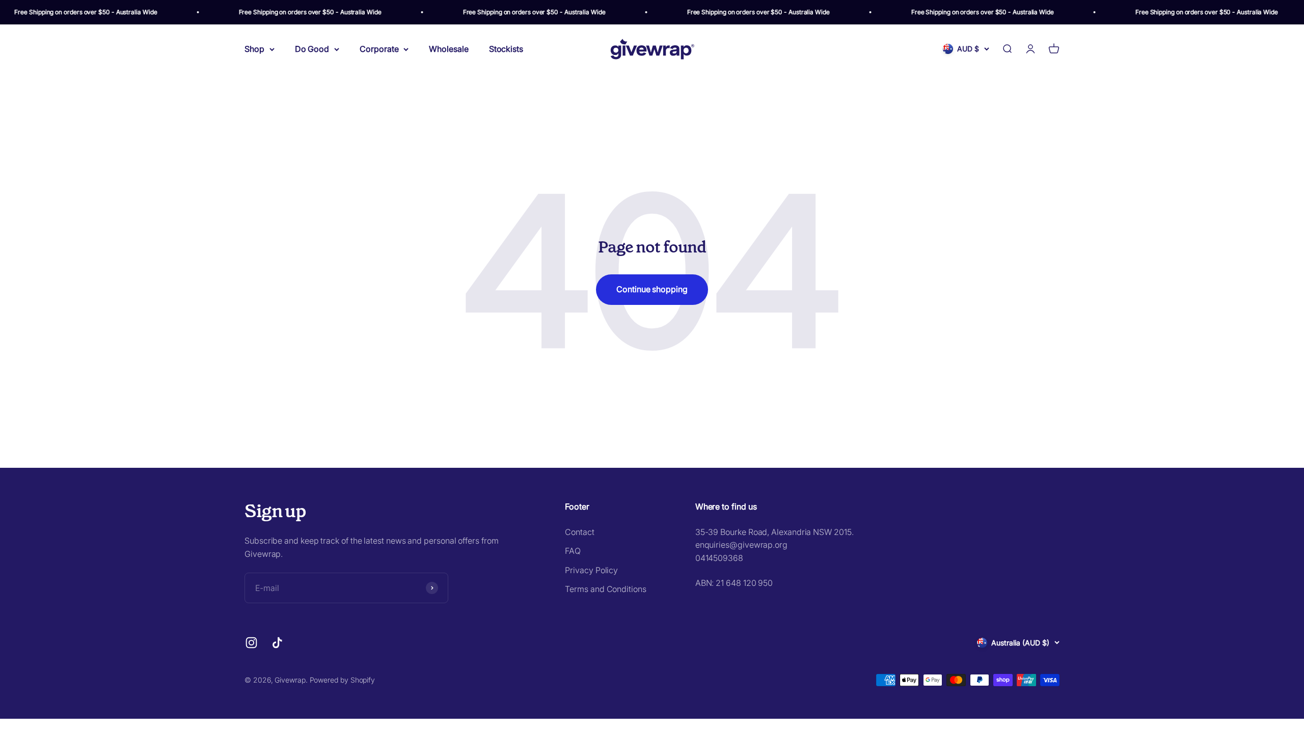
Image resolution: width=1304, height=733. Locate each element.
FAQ (573, 551)
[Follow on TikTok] (277, 643)
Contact (579, 532)
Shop (254, 49)
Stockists (506, 49)
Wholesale (448, 49)
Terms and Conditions (605, 589)
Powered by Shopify (342, 679)
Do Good (312, 49)
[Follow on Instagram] (251, 643)
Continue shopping (652, 289)
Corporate (379, 49)
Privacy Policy (591, 570)
